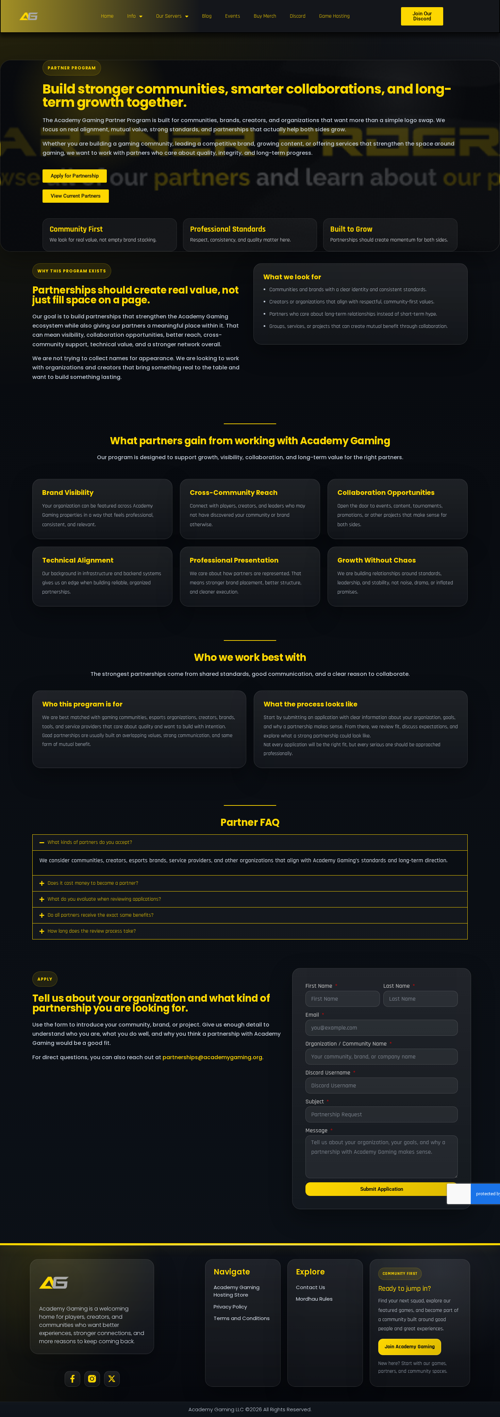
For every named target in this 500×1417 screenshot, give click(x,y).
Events (232, 16)
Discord (297, 16)
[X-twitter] (112, 1379)
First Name (319, 986)
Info (131, 16)
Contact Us (310, 1286)
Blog (207, 16)
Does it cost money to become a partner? (93, 883)
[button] (250, 842)
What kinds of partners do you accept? (90, 842)
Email (313, 1015)
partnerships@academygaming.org (212, 1057)
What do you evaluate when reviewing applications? (104, 899)
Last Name (397, 986)
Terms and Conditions (242, 1318)
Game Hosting (334, 16)
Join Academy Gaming (410, 1346)
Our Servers (169, 16)
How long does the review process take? (92, 931)
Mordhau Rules (314, 1298)
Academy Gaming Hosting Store (237, 1290)
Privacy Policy (230, 1306)
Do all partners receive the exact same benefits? (101, 915)
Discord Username (328, 1073)
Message (317, 1130)
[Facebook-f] (72, 1379)
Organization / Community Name (346, 1044)
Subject (315, 1101)
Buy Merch (265, 16)
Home (107, 16)
